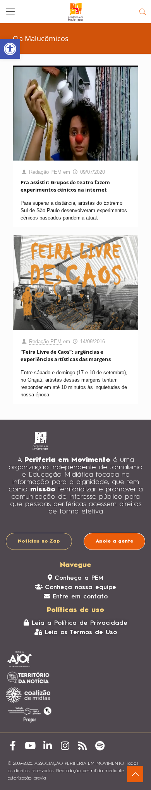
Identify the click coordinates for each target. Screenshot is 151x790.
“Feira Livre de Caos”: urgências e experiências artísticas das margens (66, 355)
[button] (10, 49)
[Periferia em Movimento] (75, 11)
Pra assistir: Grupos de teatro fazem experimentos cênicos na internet (65, 186)
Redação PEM (45, 172)
